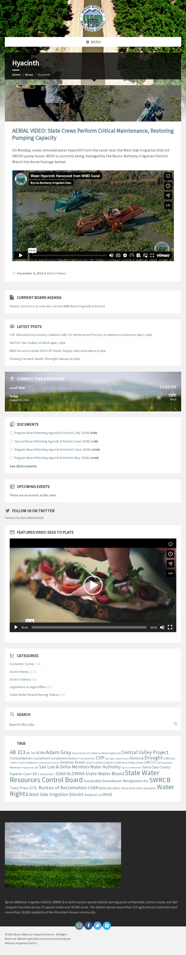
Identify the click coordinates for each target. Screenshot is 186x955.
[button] (93, 585)
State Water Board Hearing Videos (34, 694)
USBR (93, 787)
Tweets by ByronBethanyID (24, 517)
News (29, 74)
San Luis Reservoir (131, 767)
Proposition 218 (30, 767)
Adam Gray (58, 752)
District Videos (20, 679)
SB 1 (35, 774)
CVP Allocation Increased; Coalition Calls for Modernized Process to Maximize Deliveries (73, 335)
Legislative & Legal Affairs (28, 687)
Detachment (122, 758)
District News (56, 273)
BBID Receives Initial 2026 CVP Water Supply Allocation (49, 351)
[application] (93, 585)
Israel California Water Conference (106, 762)
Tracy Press (19, 787)
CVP (100, 757)
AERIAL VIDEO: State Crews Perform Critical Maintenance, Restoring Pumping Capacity (93, 134)
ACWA (40, 752)
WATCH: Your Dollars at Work (30, 343)
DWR (166, 758)
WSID (107, 794)
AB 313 (17, 752)
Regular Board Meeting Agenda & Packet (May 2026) (52, 457)
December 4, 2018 (30, 273)
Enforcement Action (48, 762)
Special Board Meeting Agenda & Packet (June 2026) (52, 441)
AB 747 (31, 753)
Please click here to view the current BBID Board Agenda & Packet (57, 306)
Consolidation (21, 758)
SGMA (61, 773)
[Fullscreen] (170, 627)
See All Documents (23, 466)
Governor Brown (72, 762)
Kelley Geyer (135, 762)
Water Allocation (109, 788)
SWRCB (159, 779)
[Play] (16, 627)
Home (16, 74)
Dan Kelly (110, 758)
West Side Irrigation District (56, 794)
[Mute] (162, 627)
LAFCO (149, 762)
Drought (153, 757)
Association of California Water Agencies (96, 753)
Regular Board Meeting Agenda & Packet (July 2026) (52, 433)
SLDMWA (76, 773)
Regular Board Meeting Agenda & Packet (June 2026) (52, 449)
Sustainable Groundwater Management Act (116, 781)
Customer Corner (22, 664)
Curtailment (41, 758)
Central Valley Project (145, 752)
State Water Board (104, 773)
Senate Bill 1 (47, 774)
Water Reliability (146, 788)
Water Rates (128, 788)
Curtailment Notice (64, 758)
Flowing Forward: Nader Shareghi (33, 358)
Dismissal (137, 758)
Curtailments (86, 758)
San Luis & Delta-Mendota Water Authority (80, 767)
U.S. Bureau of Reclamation (58, 787)
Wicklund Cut (93, 795)
